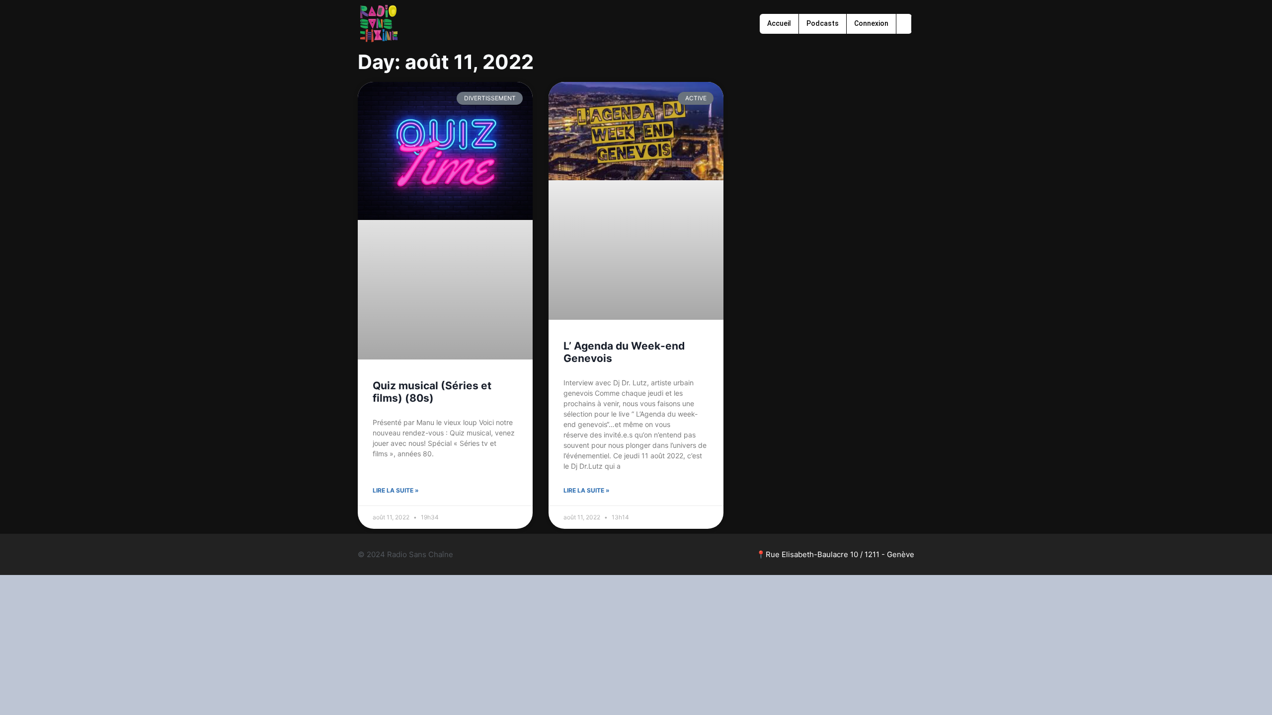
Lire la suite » (396, 490)
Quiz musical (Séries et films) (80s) (432, 391)
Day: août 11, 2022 (446, 62)
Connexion (871, 23)
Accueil (779, 23)
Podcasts (822, 23)
